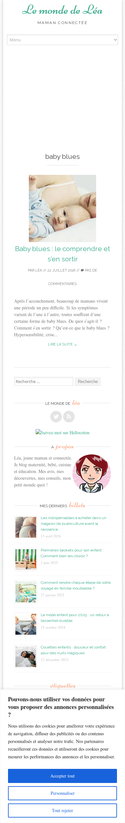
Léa (38, 270)
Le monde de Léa (62, 9)
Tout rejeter (62, 810)
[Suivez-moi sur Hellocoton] (62, 432)
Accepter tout (62, 776)
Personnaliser (63, 793)
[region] (62, 756)
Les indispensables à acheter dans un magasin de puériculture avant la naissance (73, 524)
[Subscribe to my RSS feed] (69, 416)
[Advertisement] (62, 108)
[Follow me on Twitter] (56, 416)
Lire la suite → (62, 344)
